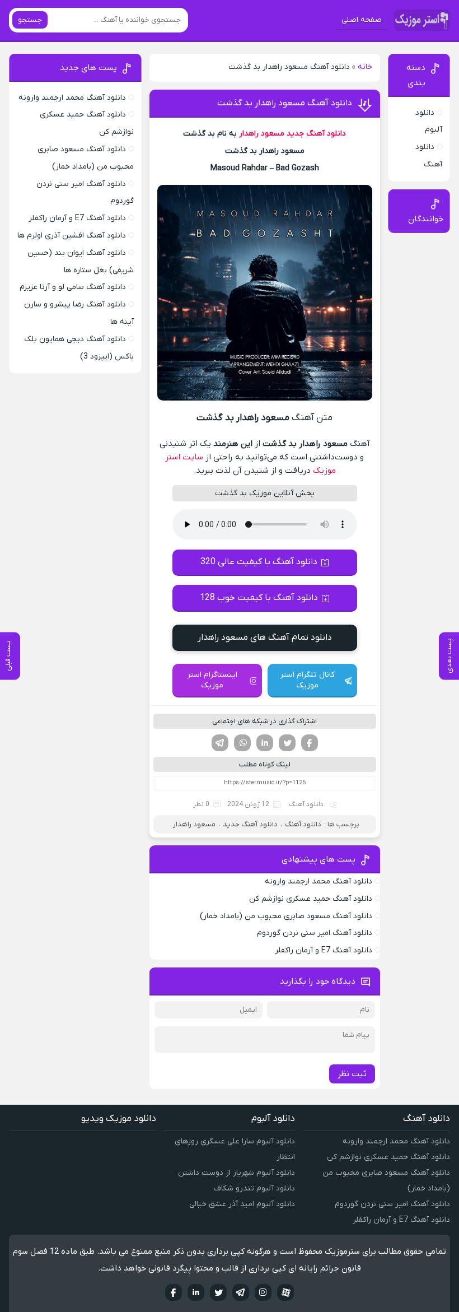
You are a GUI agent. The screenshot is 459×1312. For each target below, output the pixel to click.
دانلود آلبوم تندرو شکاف (254, 1188)
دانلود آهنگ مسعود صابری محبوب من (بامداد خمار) (286, 916)
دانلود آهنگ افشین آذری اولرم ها (71, 235)
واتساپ (242, 742)
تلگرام (220, 742)
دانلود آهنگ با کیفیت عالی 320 (258, 561)
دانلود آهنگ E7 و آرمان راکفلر (323, 950)
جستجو (30, 20)
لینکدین (264, 742)
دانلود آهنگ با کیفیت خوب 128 (259, 597)
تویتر (287, 742)
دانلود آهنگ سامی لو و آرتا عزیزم (73, 287)
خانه (365, 67)
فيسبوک (173, 1292)
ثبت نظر (352, 1074)
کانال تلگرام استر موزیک (307, 680)
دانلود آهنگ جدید (316, 133)
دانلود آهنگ (306, 804)
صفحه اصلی (361, 20)
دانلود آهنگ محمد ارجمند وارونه (318, 881)
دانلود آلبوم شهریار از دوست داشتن (236, 1172)
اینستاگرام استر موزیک (212, 680)
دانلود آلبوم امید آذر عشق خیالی (242, 1204)
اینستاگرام (263, 1292)
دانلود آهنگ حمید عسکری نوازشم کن (310, 899)
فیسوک (309, 742)
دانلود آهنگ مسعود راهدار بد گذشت (284, 103)
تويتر (218, 1292)
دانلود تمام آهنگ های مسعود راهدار (265, 637)
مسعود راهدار (261, 133)
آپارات (285, 1292)
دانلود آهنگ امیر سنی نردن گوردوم (314, 933)
